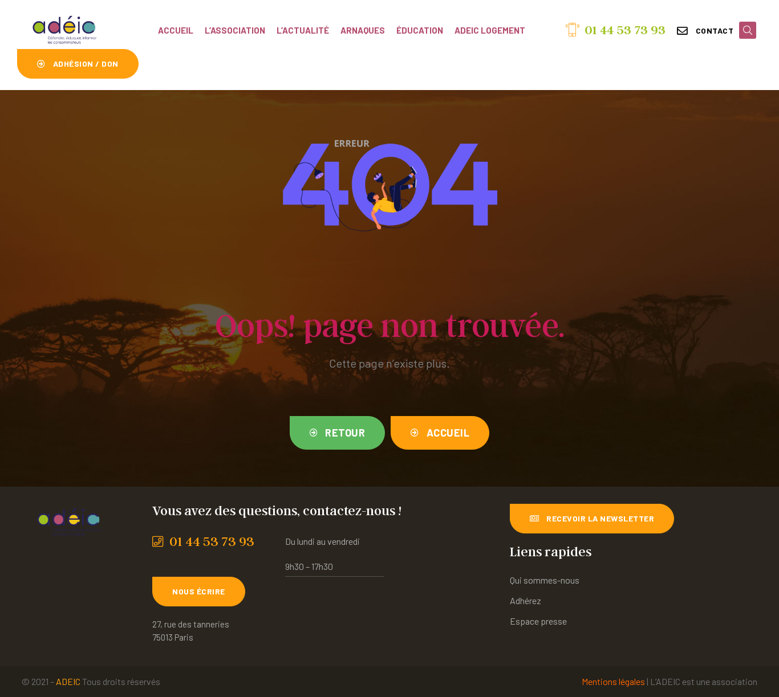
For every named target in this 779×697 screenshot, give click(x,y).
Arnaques (362, 30)
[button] (705, 31)
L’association (235, 30)
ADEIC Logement (490, 30)
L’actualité (303, 30)
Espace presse (538, 621)
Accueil (175, 30)
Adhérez (525, 600)
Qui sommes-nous (544, 579)
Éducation (419, 30)
